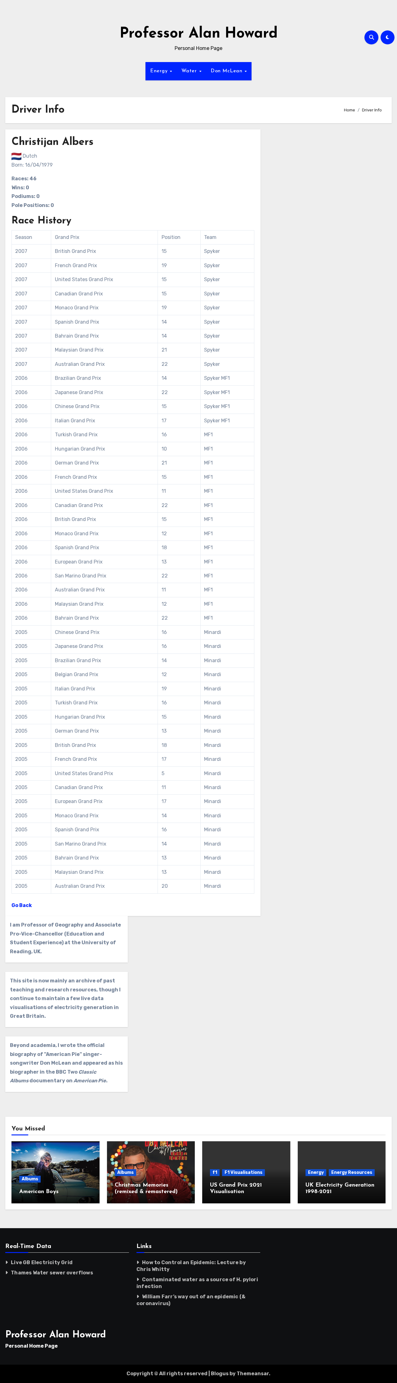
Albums (30, 1179)
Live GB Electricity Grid (42, 1262)
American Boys (39, 1192)
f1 (214, 1172)
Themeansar (253, 1373)
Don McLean (227, 71)
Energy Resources (351, 1172)
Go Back (21, 905)
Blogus (220, 1373)
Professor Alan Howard (199, 34)
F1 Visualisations (243, 1172)
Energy (159, 71)
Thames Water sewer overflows (52, 1273)
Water (189, 71)
